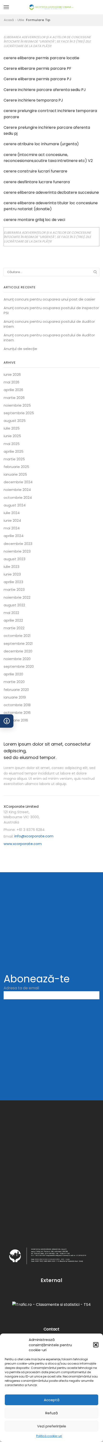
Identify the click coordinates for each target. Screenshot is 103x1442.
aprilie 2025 (13, 451)
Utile (20, 20)
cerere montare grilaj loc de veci (34, 219)
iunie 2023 (12, 574)
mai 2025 (12, 443)
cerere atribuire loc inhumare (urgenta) (41, 144)
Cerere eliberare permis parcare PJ (37, 79)
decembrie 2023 (18, 543)
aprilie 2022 (13, 620)
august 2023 (14, 558)
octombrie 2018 (17, 704)
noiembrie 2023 (17, 551)
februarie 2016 (16, 720)
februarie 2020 (16, 689)
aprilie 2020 (13, 674)
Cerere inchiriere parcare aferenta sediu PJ (45, 89)
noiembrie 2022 (17, 597)
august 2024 (15, 505)
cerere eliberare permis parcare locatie (41, 58)
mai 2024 (12, 528)
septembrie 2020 (19, 666)
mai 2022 (11, 612)
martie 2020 (14, 681)
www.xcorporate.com (23, 843)
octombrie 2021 (17, 635)
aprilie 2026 (13, 389)
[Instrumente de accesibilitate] (6, 721)
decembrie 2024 (18, 481)
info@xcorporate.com (33, 836)
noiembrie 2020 (17, 658)
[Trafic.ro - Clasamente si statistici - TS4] (51, 1304)
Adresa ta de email (21, 988)
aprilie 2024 (13, 535)
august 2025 (15, 420)
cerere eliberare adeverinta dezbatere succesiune (51, 192)
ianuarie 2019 (15, 697)
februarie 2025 (16, 466)
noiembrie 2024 (17, 489)
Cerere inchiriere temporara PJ (33, 100)
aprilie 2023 (13, 581)
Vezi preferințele (51, 1426)
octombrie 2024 (18, 497)
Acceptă (51, 1399)
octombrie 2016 (17, 712)
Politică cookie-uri (49, 1436)
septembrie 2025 (19, 412)
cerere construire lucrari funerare (35, 171)
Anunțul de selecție (20, 348)
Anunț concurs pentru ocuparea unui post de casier (49, 299)
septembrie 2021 (18, 643)
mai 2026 (11, 382)
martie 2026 (14, 397)
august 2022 (14, 605)
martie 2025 (14, 459)
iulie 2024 (12, 512)
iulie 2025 (12, 428)
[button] (95, 1344)
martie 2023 (14, 589)
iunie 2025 (12, 435)
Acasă (9, 20)
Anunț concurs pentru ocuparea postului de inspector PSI (51, 310)
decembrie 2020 (18, 651)
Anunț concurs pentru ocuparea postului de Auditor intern (49, 324)
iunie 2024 (12, 520)
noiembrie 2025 (17, 405)
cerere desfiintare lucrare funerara (37, 182)
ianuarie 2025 (15, 474)
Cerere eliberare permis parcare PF (37, 68)
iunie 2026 (12, 374)
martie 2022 (14, 627)
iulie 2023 (11, 566)
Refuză (51, 1412)
